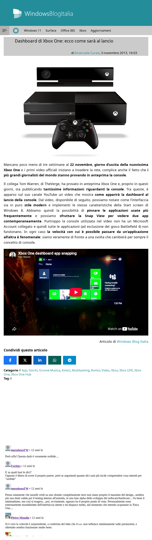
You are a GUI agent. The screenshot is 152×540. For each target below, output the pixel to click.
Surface (51, 30)
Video (106, 370)
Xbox (82, 30)
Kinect (66, 370)
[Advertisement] (76, 410)
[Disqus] (76, 490)
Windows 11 (32, 30)
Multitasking (81, 370)
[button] (4, 30)
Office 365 (68, 30)
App (24, 370)
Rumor (95, 370)
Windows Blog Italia (132, 341)
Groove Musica (49, 370)
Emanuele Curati (87, 53)
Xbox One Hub (21, 374)
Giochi (33, 370)
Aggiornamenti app (104, 30)
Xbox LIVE (126, 370)
